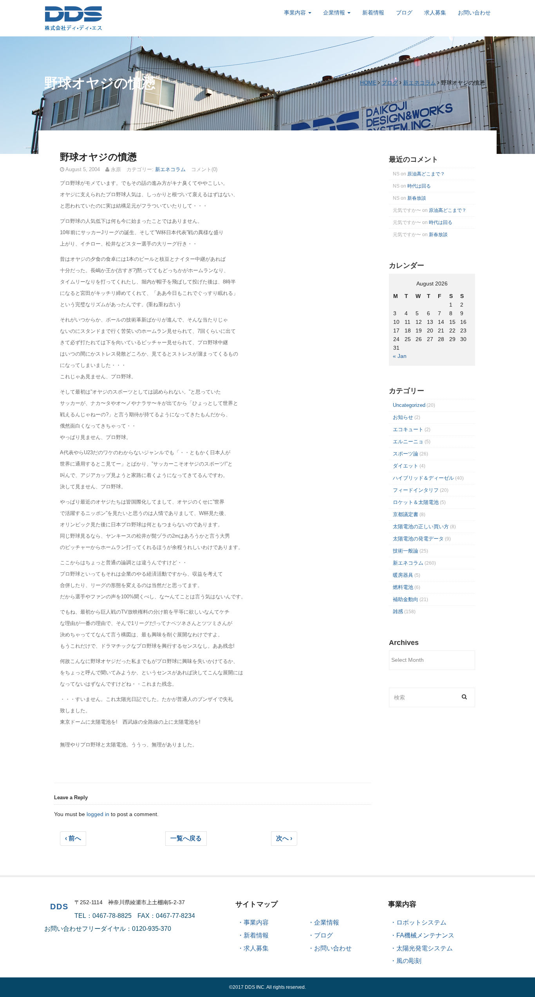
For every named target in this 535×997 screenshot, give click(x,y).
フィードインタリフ (416, 490)
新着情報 (373, 12)
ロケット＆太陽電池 (416, 502)
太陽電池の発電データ (418, 539)
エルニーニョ (408, 441)
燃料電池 (403, 587)
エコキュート (408, 429)
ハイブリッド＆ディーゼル (423, 478)
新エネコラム (419, 82)
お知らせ (403, 417)
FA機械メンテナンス (425, 935)
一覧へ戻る (186, 838)
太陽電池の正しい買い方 (421, 526)
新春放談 (416, 198)
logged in (98, 814)
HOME (368, 82)
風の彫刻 (408, 960)
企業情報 (335, 12)
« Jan (400, 356)
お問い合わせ (474, 12)
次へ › (284, 838)
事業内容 (295, 12)
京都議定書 (405, 514)
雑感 (398, 611)
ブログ (404, 12)
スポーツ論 (405, 454)
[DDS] (73, 17)
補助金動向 (405, 599)
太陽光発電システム (424, 948)
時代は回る (419, 186)
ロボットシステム (421, 922)
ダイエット (405, 466)
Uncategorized (409, 405)
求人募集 (435, 12)
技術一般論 (405, 551)
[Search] (464, 696)
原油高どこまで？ (426, 174)
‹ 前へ (73, 838)
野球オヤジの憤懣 (98, 157)
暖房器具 (403, 575)
